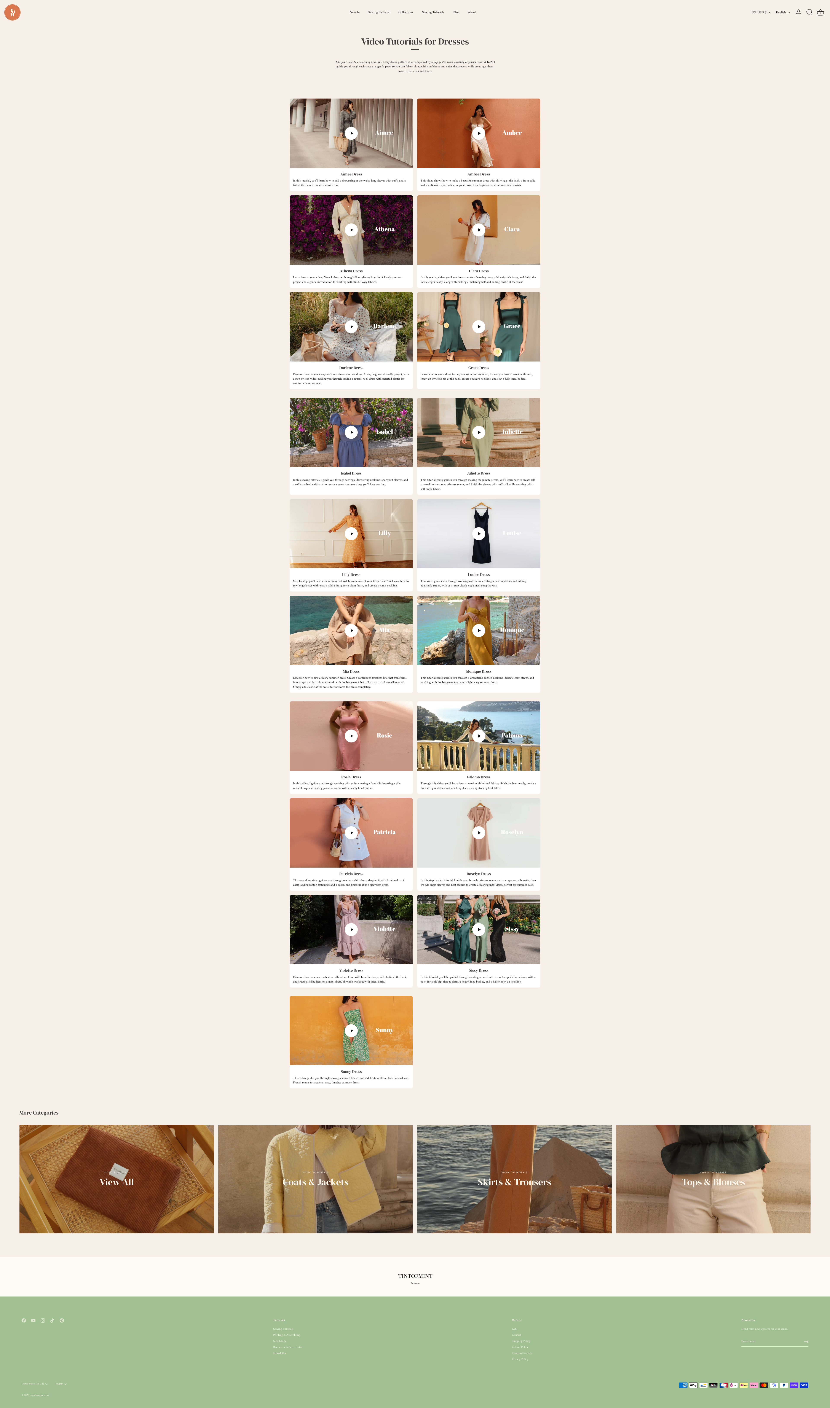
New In (355, 12)
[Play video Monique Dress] (478, 630)
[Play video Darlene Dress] (351, 327)
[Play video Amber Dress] (478, 133)
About (472, 12)
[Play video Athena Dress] (351, 230)
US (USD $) (759, 13)
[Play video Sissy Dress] (478, 929)
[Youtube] (33, 1320)
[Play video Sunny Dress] (351, 1031)
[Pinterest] (62, 1320)
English (781, 13)
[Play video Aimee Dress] (351, 133)
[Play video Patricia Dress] (351, 833)
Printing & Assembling (286, 1335)
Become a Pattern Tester (287, 1347)
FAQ (514, 1329)
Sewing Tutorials (433, 12)
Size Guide (279, 1341)
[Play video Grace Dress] (478, 327)
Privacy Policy (520, 1359)
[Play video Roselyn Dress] (478, 833)
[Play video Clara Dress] (478, 230)
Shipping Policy (521, 1341)
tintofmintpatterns (39, 1395)
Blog (456, 12)
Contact (516, 1335)
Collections (405, 12)
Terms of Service (522, 1353)
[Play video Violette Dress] (351, 929)
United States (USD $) (33, 1384)
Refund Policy (520, 1347)
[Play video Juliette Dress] (478, 432)
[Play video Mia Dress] (351, 630)
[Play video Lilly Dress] (351, 534)
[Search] (809, 12)
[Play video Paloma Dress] (478, 736)
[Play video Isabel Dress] (351, 432)
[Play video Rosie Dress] (351, 736)
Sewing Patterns (378, 12)
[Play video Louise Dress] (478, 534)
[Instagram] (43, 1320)
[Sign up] (806, 1342)
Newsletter (279, 1353)
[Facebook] (24, 1320)
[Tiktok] (52, 1320)
